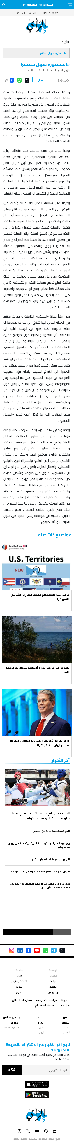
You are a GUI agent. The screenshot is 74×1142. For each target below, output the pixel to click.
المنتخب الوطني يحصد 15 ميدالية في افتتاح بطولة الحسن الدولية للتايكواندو (40, 816)
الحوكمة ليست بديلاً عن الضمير (51, 831)
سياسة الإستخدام (45, 1006)
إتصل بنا (65, 1000)
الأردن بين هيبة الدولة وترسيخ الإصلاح (48, 859)
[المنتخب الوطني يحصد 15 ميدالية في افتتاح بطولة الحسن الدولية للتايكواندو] (37, 787)
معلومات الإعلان (49, 13)
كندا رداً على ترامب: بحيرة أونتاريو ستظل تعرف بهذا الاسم (37, 670)
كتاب (19, 976)
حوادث (53, 981)
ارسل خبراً (20, 13)
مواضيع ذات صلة (55, 535)
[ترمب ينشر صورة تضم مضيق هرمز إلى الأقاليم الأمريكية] (37, 566)
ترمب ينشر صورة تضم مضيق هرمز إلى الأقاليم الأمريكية (40, 597)
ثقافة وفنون (19, 981)
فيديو (19, 987)
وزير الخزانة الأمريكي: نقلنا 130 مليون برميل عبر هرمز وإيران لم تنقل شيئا (39, 743)
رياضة (19, 970)
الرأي (67, 41)
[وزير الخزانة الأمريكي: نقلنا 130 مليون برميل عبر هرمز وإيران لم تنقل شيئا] (37, 712)
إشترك (12, 1069)
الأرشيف (33, 13)
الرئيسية (53, 970)
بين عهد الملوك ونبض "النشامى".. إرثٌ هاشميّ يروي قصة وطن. (39, 845)
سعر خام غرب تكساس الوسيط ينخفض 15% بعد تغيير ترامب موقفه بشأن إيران (39, 886)
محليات (53, 976)
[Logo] (37, 26)
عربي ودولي (53, 992)
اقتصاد (53, 987)
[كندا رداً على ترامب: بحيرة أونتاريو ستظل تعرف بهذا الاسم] (37, 639)
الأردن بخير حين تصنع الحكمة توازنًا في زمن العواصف (40, 871)
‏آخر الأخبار (61, 760)
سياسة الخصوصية (46, 1000)
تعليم (19, 992)
